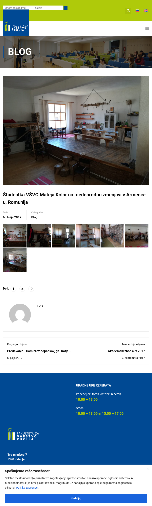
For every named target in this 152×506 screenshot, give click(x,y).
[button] (128, 11)
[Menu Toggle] (147, 29)
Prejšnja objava (17, 344)
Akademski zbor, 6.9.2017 (126, 351)
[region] (76, 485)
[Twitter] (22, 289)
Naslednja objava (133, 344)
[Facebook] (13, 289)
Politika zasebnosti (27, 487)
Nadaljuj (76, 498)
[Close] (147, 468)
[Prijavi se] (65, 8)
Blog (34, 217)
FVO (40, 306)
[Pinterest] (31, 289)
